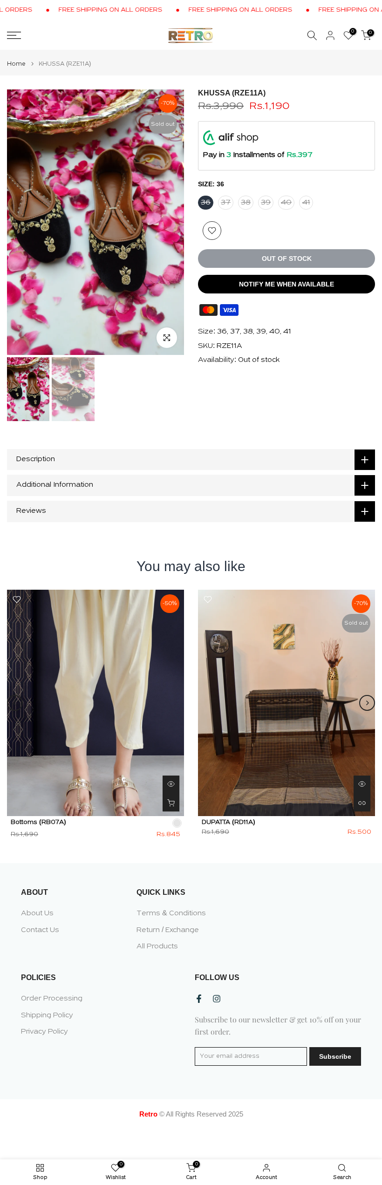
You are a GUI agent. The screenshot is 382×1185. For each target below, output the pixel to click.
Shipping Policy (47, 1015)
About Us (37, 913)
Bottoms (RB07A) (38, 821)
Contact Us (40, 930)
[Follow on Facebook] (199, 998)
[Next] (367, 703)
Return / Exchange (167, 930)
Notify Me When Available (286, 284)
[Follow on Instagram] (216, 998)
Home (16, 64)
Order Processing (51, 998)
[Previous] (15, 703)
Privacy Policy (44, 1031)
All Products (157, 946)
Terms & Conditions (171, 913)
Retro (148, 1114)
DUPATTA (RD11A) (228, 821)
